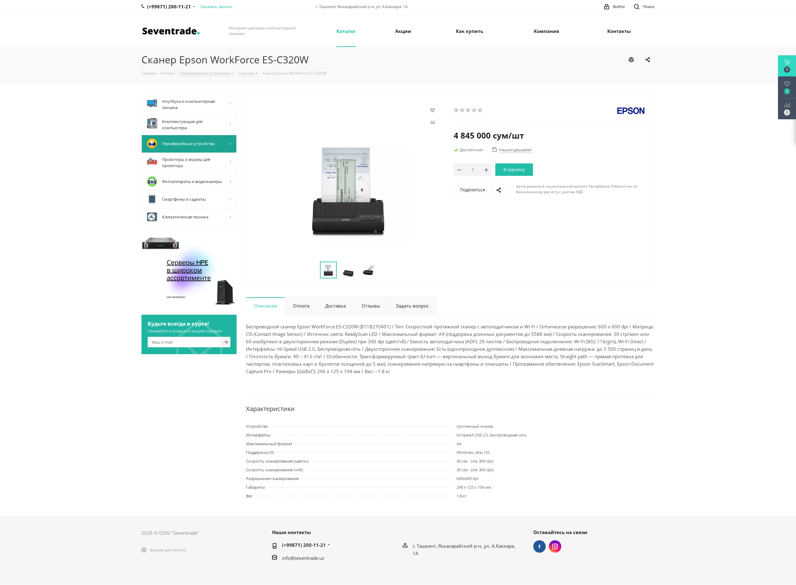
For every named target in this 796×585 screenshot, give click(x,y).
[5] (480, 110)
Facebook (539, 546)
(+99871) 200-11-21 (304, 545)
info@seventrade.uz (303, 558)
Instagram (555, 546)
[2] (462, 110)
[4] (474, 110)
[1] (457, 110)
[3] (468, 110)
